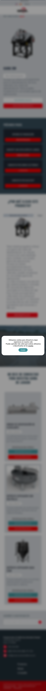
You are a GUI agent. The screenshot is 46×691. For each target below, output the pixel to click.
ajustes (30, 346)
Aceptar (23, 350)
